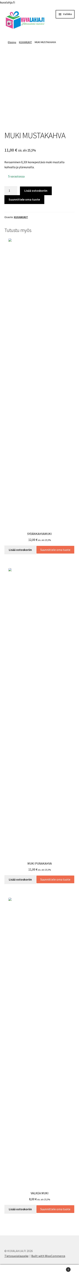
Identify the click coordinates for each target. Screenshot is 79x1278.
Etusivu (12, 42)
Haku (39, 1271)
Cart (61, 1268)
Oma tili (13, 1271)
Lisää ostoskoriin (35, 190)
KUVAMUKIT (25, 42)
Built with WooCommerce (48, 1256)
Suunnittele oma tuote (24, 199)
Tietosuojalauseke (16, 1256)
